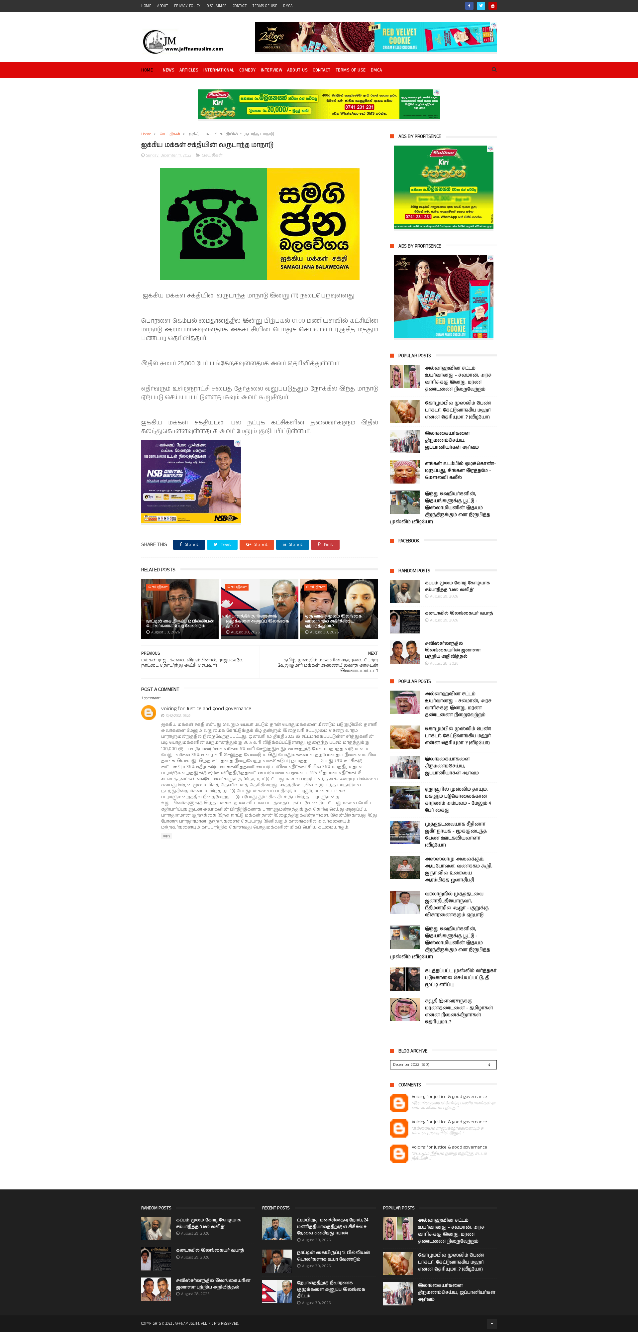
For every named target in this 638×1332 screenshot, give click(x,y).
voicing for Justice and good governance (206, 709)
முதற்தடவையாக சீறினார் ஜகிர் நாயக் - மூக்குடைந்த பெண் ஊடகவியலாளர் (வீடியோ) (456, 834)
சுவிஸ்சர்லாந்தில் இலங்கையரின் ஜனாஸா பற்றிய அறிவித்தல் (452, 650)
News (168, 70)
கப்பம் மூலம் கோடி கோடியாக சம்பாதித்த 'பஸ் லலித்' (457, 586)
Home (147, 70)
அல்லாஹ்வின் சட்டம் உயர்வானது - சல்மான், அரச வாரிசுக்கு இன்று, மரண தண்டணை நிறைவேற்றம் (458, 378)
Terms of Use (265, 6)
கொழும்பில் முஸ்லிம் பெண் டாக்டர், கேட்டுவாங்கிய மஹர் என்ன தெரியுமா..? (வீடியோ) (458, 410)
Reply (166, 835)
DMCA (287, 6)
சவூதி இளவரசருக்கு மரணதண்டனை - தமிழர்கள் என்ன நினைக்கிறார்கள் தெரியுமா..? (459, 1011)
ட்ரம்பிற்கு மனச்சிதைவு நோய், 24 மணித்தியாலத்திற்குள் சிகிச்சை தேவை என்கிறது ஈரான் (332, 1226)
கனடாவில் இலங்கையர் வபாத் (459, 613)
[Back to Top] (492, 1324)
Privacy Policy (187, 6)
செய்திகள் (170, 134)
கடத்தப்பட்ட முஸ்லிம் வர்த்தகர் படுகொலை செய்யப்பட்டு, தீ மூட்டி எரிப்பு (460, 977)
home (146, 6)
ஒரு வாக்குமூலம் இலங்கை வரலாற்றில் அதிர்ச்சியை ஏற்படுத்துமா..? (333, 621)
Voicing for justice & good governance (449, 1097)
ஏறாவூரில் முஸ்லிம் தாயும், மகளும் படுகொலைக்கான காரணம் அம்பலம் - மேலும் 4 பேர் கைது (458, 800)
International (218, 70)
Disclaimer (217, 6)
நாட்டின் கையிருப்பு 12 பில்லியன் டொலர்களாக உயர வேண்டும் (180, 623)
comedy (247, 70)
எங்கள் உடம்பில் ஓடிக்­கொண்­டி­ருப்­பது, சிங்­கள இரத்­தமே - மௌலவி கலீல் (460, 470)
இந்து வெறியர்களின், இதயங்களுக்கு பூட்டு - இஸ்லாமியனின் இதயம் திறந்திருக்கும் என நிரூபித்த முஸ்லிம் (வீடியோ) (440, 508)
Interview (271, 70)
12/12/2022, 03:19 (177, 716)
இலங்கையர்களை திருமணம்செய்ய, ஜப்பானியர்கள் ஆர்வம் (452, 440)
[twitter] (481, 6)
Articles (188, 70)
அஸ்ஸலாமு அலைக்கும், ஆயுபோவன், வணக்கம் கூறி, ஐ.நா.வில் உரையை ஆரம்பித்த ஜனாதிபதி (458, 869)
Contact (322, 70)
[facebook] (469, 6)
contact (240, 6)
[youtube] (492, 6)
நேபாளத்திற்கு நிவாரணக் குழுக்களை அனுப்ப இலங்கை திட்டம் (257, 621)
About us (297, 70)
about (162, 6)
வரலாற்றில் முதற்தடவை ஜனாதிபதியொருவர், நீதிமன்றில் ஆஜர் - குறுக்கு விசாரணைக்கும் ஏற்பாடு (457, 904)
